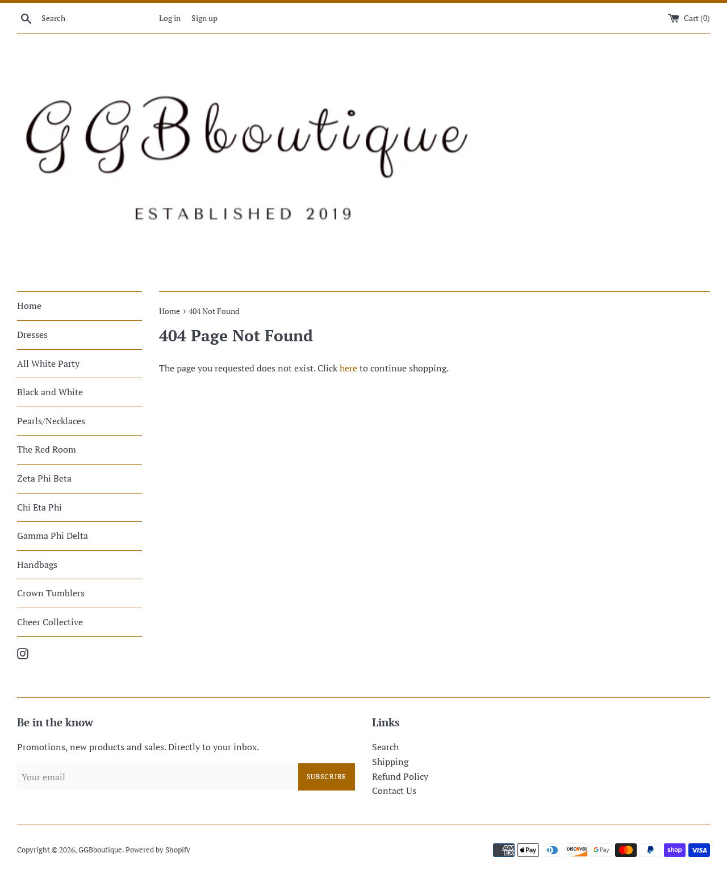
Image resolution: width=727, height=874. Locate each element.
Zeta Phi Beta (44, 478)
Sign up (204, 17)
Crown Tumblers (51, 593)
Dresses (32, 334)
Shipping (390, 761)
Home (29, 305)
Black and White (50, 392)
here (348, 368)
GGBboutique (100, 850)
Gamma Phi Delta (52, 535)
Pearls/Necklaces (51, 421)
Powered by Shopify (158, 850)
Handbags (37, 564)
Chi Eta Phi (39, 507)
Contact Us (394, 790)
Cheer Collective (50, 622)
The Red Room (46, 449)
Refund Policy (400, 776)
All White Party (48, 363)
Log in (170, 17)
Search (385, 747)
